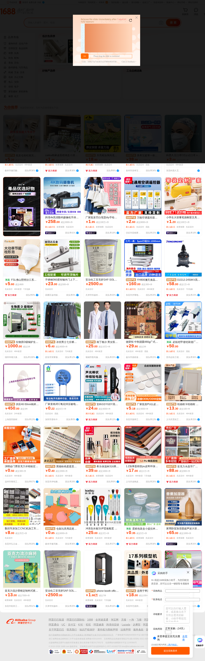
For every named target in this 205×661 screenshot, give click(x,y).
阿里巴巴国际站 (76, 619)
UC (63, 624)
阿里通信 (54, 624)
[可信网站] (81, 651)
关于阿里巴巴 (56, 629)
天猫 (123, 619)
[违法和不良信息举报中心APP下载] (126, 651)
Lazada (126, 624)
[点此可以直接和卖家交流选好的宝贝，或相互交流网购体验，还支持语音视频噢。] (37, 170)
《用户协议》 (172, 645)
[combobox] (168, 632)
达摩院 (136, 624)
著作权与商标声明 (107, 629)
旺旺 (88, 624)
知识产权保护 (87, 629)
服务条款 (138, 629)
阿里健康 (99, 624)
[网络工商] (67, 651)
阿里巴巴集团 (56, 619)
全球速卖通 (101, 619)
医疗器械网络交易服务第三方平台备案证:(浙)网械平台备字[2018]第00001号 (81, 635)
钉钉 (80, 624)
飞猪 (139, 619)
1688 (90, 619)
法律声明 (125, 629)
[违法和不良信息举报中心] (102, 651)
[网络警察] (54, 651)
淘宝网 (115, 619)
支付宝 (72, 624)
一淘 (131, 619)
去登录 (184, 638)
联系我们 (72, 629)
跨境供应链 (112, 624)
